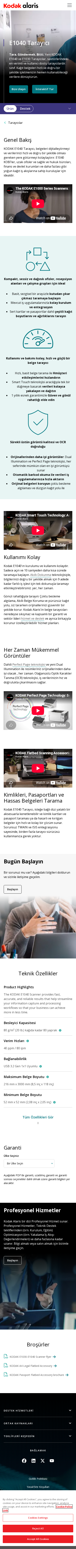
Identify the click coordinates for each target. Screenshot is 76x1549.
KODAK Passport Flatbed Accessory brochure (37, 1375)
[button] (67, 108)
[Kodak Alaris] (21, 5)
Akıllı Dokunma (40, 575)
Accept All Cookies (38, 1539)
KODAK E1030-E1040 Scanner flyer (30, 1356)
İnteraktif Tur (45, 89)
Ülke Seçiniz (11, 1156)
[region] (38, 1518)
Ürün (10, 109)
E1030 (26, 59)
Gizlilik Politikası (38, 1478)
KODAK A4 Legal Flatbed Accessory (31, 1366)
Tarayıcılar (15, 123)
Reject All (38, 1528)
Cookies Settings (38, 1517)
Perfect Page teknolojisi (29, 664)
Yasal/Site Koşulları (38, 1487)
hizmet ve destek (32, 618)
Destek (25, 109)
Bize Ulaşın (19, 89)
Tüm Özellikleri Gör (38, 1117)
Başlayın (12, 889)
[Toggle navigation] (69, 5)
